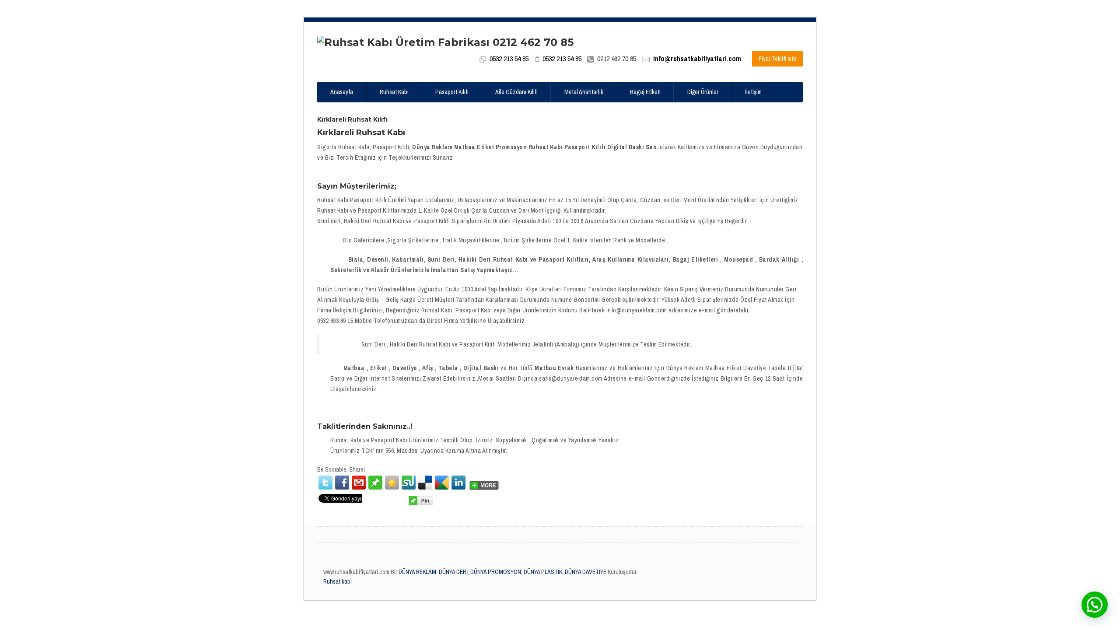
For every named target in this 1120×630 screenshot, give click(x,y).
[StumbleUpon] (409, 483)
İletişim (753, 92)
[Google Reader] (442, 483)
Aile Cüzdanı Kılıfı (516, 92)
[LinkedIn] (459, 483)
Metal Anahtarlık (583, 92)
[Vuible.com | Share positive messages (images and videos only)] (375, 482)
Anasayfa (341, 92)
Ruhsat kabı (337, 581)
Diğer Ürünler (702, 92)
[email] (359, 483)
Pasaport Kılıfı (452, 92)
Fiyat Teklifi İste (777, 59)
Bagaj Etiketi (645, 92)
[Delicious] (425, 483)
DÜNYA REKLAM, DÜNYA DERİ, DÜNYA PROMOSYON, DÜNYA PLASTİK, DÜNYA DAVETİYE (501, 572)
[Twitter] (325, 483)
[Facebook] (342, 483)
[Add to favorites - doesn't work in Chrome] (392, 483)
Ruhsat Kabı (394, 92)
